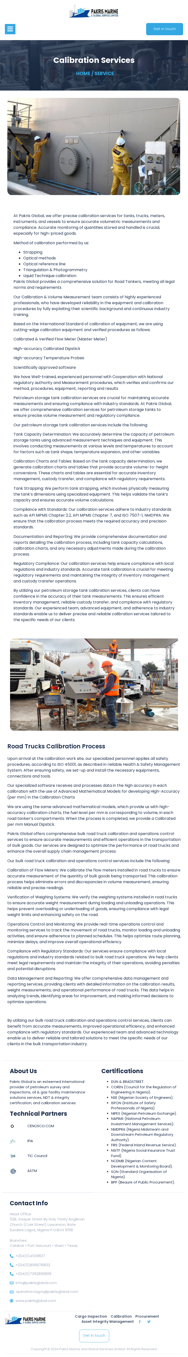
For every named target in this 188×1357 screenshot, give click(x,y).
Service (104, 73)
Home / (85, 73)
